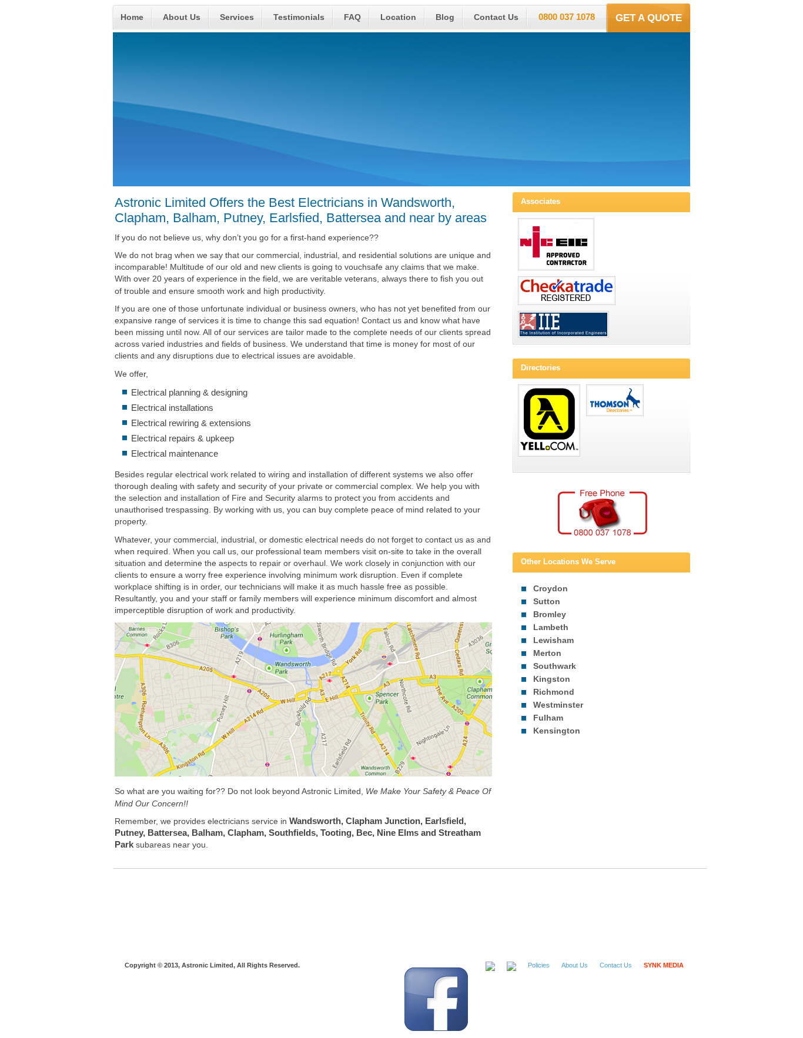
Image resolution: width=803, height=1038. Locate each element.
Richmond (553, 692)
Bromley (549, 614)
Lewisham (553, 640)
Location (398, 17)
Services (237, 17)
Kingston (551, 679)
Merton (547, 653)
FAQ (352, 17)
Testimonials (298, 17)
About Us (181, 17)
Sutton (546, 601)
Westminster (558, 704)
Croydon (550, 588)
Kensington (556, 730)
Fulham (548, 717)
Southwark (554, 666)
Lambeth (550, 627)
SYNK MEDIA (664, 965)
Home (132, 17)
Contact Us (496, 17)
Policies (539, 965)
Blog (445, 17)
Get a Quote (648, 18)
